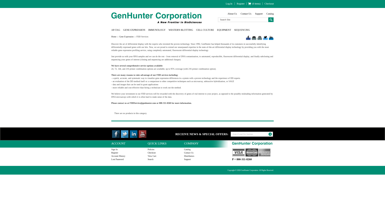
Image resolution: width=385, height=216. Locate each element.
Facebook (116, 134)
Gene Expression (134, 30)
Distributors (189, 156)
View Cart (152, 156)
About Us (232, 13)
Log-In (229, 3)
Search (150, 159)
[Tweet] (265, 37)
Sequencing (242, 30)
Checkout (269, 3)
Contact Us (246, 13)
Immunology (157, 30)
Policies (151, 149)
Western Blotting (181, 30)
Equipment (224, 30)
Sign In (114, 149)
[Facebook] (248, 37)
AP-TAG (115, 30)
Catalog (270, 13)
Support (259, 13)
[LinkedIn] (271, 37)
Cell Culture (205, 30)
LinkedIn (133, 134)
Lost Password (117, 159)
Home (113, 37)
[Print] (259, 37)
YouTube (142, 134)
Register (241, 3)
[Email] (254, 37)
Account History (118, 156)
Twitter (125, 134)
